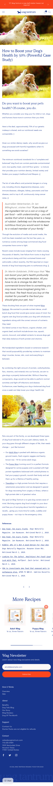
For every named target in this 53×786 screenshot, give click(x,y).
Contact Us (7, 726)
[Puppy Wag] (38, 615)
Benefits (5, 705)
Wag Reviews (7, 713)
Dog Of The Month (9, 715)
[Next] (48, 4)
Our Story (6, 710)
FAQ (3, 694)
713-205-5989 (7, 743)
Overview (6, 691)
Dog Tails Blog (8, 708)
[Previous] (4, 4)
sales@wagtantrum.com (12, 740)
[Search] (49, 12)
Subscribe (26, 674)
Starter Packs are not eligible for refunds (19, 729)
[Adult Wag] (15, 615)
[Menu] (3, 12)
